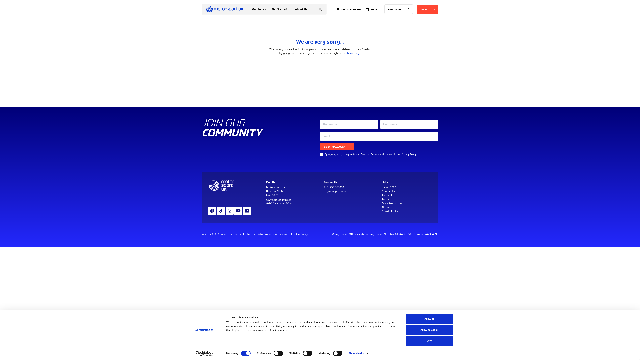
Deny (429, 340)
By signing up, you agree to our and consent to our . (371, 154)
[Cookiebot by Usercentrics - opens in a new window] (204, 353)
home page (354, 53)
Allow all (429, 319)
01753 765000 (335, 187)
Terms (386, 199)
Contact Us (389, 191)
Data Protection (392, 203)
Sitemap (387, 207)
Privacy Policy (409, 154)
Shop (374, 9)
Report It (387, 195)
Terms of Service (370, 154)
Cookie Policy (390, 211)
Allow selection (429, 329)
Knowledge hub (351, 9)
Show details (356, 353)
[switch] (278, 353)
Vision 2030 (389, 187)
